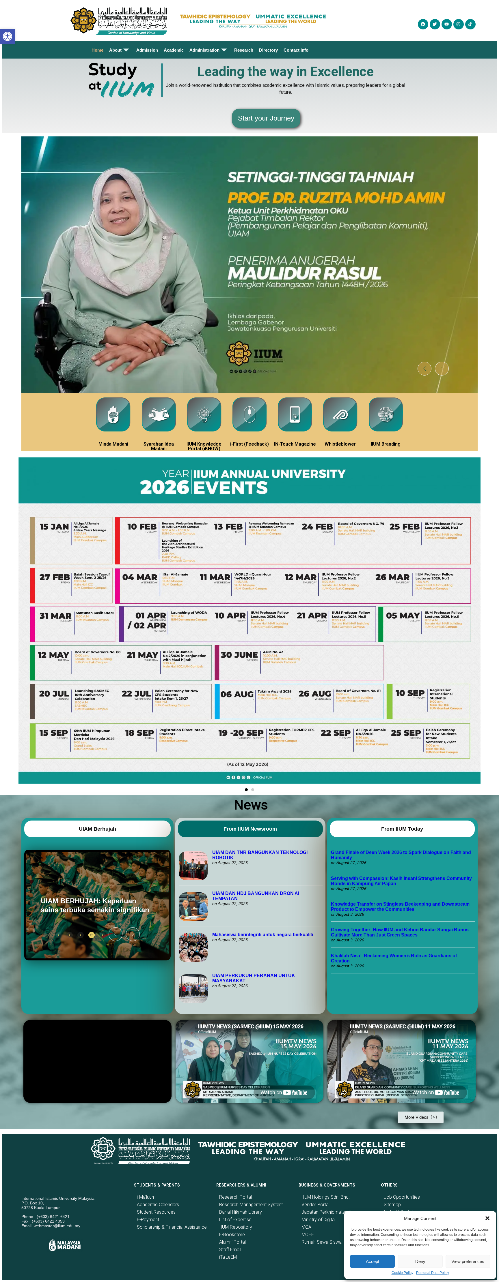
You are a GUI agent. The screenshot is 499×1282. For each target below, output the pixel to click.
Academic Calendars (158, 1204)
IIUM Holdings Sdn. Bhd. (325, 1197)
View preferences (467, 1261)
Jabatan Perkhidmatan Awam (331, 1212)
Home (97, 50)
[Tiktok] (470, 24)
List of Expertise (235, 1219)
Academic (174, 50)
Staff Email (230, 1249)
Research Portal (235, 1197)
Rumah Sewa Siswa (321, 1242)
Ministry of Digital (318, 1219)
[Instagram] (458, 24)
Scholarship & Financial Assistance (172, 1227)
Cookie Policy (402, 1273)
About (115, 50)
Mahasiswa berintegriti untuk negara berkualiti (262, 934)
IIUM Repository (235, 1227)
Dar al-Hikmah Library (240, 1212)
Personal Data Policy (432, 1273)
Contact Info (296, 50)
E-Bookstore (232, 1234)
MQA (306, 1227)
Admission (147, 50)
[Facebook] (423, 24)
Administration (204, 50)
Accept (372, 1261)
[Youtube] (447, 24)
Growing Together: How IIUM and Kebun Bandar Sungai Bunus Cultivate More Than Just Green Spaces (400, 932)
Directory (268, 50)
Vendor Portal (315, 1204)
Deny (420, 1261)
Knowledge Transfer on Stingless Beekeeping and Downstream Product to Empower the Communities (400, 907)
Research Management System (251, 1204)
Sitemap (392, 1204)
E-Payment (148, 1219)
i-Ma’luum (146, 1197)
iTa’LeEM (228, 1257)
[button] (487, 1218)
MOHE (307, 1234)
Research (243, 50)
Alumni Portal (232, 1242)
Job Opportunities (402, 1197)
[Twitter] (435, 24)
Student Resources (156, 1212)
